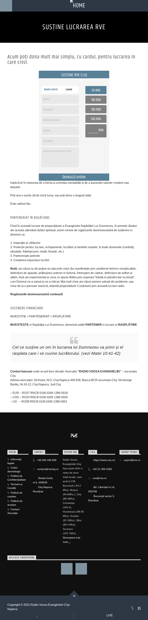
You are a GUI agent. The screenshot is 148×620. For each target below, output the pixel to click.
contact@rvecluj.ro (47, 469)
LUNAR (69, 90)
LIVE (110, 615)
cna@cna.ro (99, 478)
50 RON (96, 90)
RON (101, 130)
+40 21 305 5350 (102, 469)
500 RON (96, 119)
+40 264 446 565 (46, 460)
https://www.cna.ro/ (104, 460)
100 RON (96, 100)
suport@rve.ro (132, 460)
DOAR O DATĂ (51, 90)
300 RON (96, 109)
